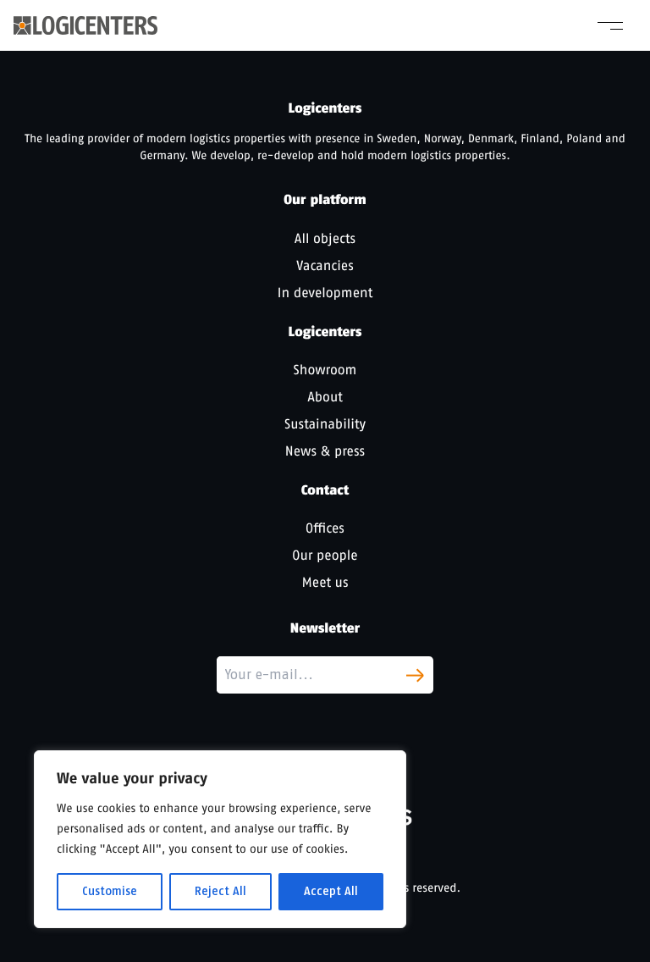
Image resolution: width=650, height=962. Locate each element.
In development (325, 293)
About (325, 397)
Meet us (325, 582)
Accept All (331, 891)
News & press (325, 451)
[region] (220, 839)
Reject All (220, 891)
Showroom (325, 370)
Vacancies (325, 265)
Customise (109, 891)
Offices (325, 528)
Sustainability (325, 424)
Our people (324, 555)
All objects (325, 238)
